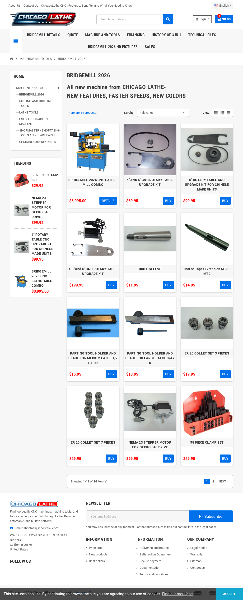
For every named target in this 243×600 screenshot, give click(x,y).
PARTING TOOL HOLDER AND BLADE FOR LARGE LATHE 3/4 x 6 (150, 358)
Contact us (197, 567)
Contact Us (30, 5)
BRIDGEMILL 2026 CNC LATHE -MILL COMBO (93, 182)
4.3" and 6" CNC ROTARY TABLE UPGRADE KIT (93, 271)
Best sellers (97, 561)
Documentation (150, 567)
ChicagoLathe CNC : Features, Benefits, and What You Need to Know (86, 5)
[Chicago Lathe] (43, 19)
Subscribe (212, 516)
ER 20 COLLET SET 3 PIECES (207, 353)
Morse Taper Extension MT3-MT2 (206, 271)
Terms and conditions (154, 574)
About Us (15, 5)
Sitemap (195, 561)
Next (224, 481)
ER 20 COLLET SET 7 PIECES (93, 442)
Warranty (196, 554)
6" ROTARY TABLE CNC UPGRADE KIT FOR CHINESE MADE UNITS (42, 244)
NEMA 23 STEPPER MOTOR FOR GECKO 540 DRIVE (41, 207)
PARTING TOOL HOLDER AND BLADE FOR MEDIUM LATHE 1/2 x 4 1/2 (92, 358)
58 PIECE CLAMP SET (207, 442)
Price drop (96, 548)
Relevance (147, 112)
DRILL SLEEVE (150, 269)
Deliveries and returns (154, 548)
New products (98, 554)
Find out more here (177, 594)
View (205, 112)
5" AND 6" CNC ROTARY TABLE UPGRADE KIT (149, 182)
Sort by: (129, 112)
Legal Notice (198, 548)
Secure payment (150, 561)
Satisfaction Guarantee (155, 554)
